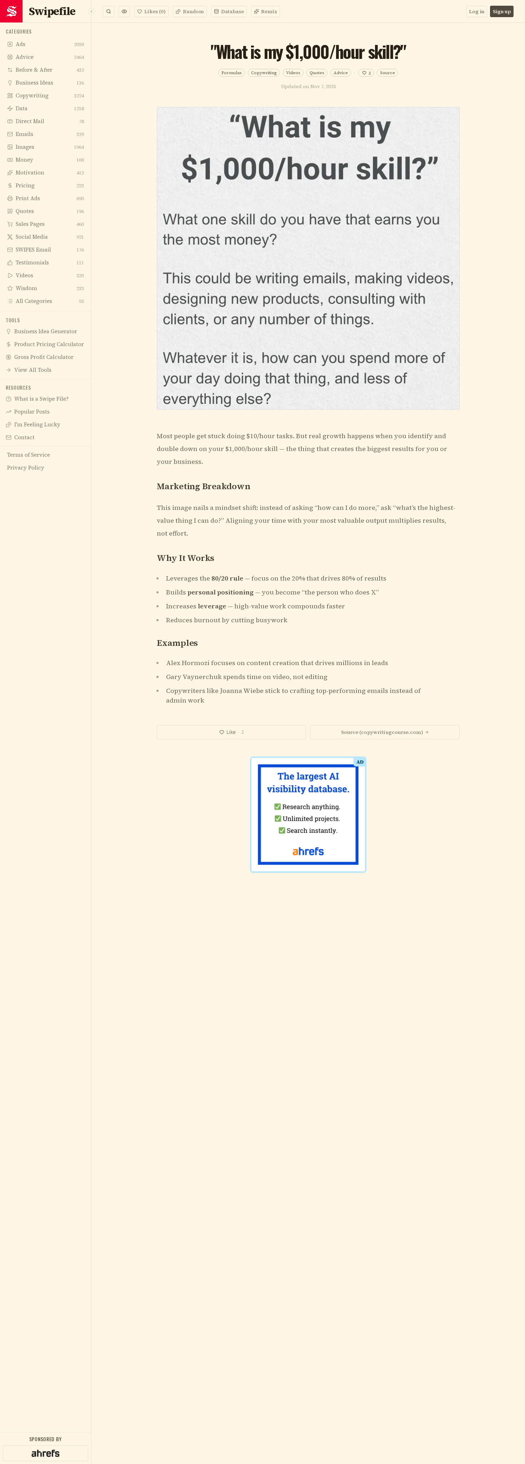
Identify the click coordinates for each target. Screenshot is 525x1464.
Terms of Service (242, 849)
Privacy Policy (285, 849)
